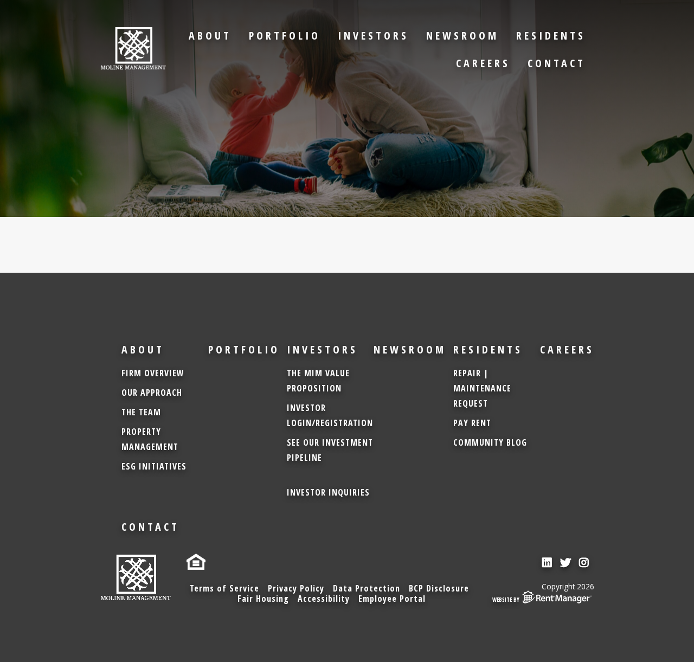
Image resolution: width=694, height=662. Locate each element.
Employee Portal (392, 598)
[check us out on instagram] (585, 562)
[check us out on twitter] (567, 562)
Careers (483, 63)
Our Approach (151, 393)
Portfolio (284, 35)
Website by (505, 599)
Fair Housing (263, 598)
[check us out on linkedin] (548, 562)
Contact (557, 63)
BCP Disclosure (439, 588)
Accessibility (324, 598)
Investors (373, 35)
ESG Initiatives (154, 466)
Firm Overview (152, 373)
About (210, 35)
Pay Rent (472, 423)
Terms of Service (224, 588)
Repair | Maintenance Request (482, 388)
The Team (141, 412)
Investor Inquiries (328, 492)
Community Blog (490, 442)
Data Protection (366, 588)
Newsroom (462, 35)
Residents (551, 35)
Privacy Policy (296, 588)
